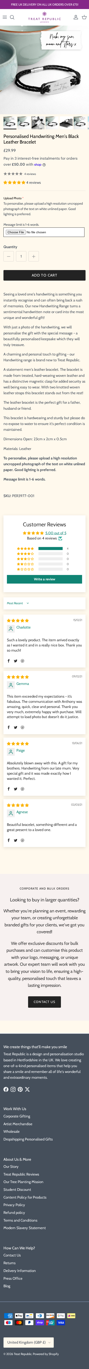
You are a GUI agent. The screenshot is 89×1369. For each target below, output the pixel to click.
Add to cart (44, 275)
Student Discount (17, 1189)
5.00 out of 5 (55, 533)
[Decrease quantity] (8, 256)
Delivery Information (19, 1271)
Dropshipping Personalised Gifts (28, 1139)
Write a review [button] (44, 579)
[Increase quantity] (34, 256)
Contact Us (12, 1255)
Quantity (10, 247)
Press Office (12, 1278)
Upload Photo (12, 198)
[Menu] (5, 17)
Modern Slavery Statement (24, 1228)
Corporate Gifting (16, 1116)
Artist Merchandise (17, 1124)
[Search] (14, 17)
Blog (6, 1286)
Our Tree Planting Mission (23, 1182)
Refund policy (14, 1212)
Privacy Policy (14, 1205)
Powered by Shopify (46, 1354)
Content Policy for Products (24, 1197)
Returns (9, 1263)
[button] (14, 182)
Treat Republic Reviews (21, 1174)
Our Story (11, 1166)
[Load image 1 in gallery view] (44, 70)
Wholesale (11, 1131)
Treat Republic (23, 1354)
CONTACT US (44, 1002)
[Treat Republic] (44, 17)
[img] (18, 620)
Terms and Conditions (20, 1220)
